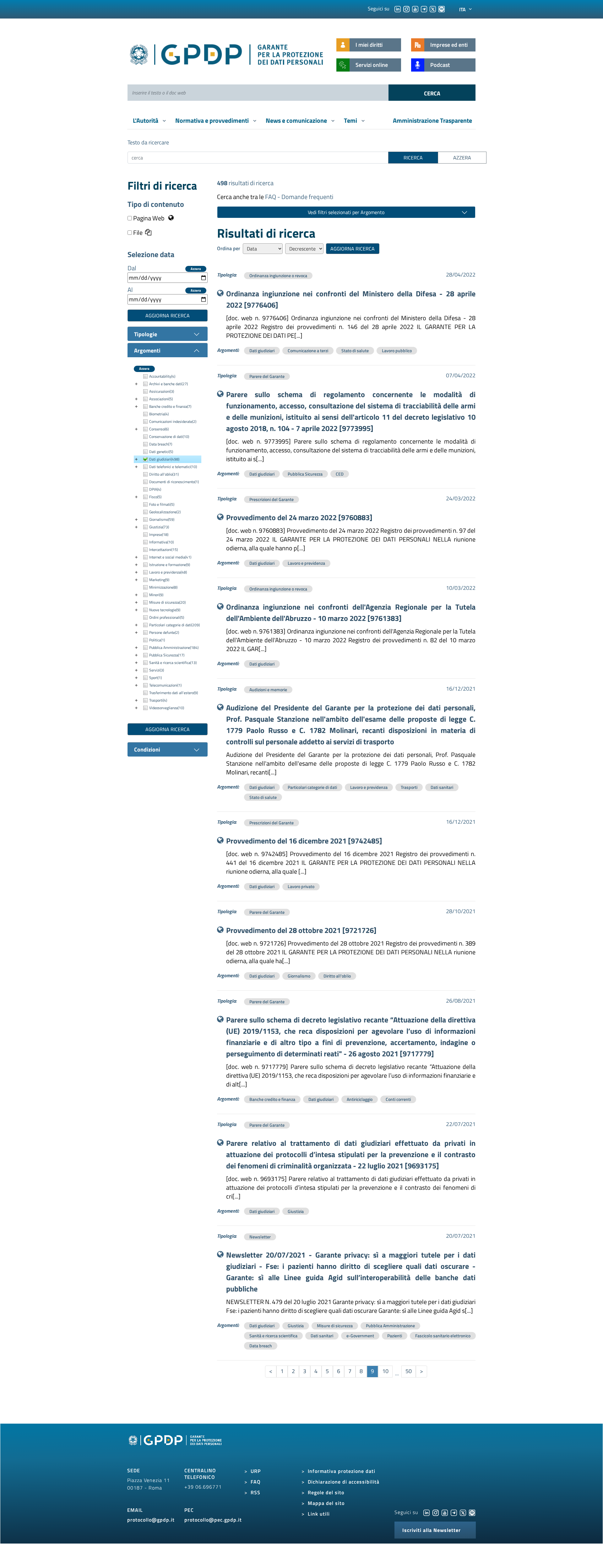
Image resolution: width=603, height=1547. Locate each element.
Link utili (319, 1513)
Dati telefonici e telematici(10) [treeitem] (173, 467)
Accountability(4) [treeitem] (162, 376)
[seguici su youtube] (415, 8)
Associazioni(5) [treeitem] (161, 399)
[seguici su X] (433, 8)
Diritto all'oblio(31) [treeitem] (164, 474)
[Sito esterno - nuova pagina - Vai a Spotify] (472, 1512)
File (137, 232)
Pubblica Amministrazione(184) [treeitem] (173, 647)
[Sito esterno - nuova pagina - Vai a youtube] (445, 1512)
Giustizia (296, 1211)
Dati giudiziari (261, 350)
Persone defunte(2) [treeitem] (164, 632)
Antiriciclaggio (359, 1099)
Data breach (260, 1345)
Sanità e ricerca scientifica (273, 1335)
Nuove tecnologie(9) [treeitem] (164, 610)
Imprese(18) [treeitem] (158, 534)
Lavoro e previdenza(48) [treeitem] (168, 572)
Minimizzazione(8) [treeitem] (163, 587)
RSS (255, 1492)
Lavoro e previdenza (306, 563)
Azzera (196, 269)
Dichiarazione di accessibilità (343, 1481)
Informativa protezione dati (341, 1471)
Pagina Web (149, 218)
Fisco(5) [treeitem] (155, 497)
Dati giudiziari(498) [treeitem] (164, 459)
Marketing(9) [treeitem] (159, 580)
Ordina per (228, 248)
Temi (351, 120)
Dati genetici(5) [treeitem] (161, 452)
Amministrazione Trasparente (432, 120)
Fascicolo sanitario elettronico (442, 1335)
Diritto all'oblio (337, 976)
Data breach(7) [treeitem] (160, 444)
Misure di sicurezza (335, 1325)
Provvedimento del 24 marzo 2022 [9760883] (299, 517)
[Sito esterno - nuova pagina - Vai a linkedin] (426, 1512)
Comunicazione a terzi (308, 350)
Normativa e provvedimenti (212, 120)
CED (340, 474)
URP (256, 1471)
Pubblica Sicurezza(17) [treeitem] (166, 655)
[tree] (167, 542)
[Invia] (431, 92)
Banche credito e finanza (272, 1099)
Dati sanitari (442, 787)
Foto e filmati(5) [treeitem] (161, 504)
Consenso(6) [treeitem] (159, 429)
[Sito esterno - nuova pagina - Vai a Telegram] (454, 1512)
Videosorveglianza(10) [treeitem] (166, 708)
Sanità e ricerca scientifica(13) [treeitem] (173, 663)
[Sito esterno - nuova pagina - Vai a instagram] (435, 1512)
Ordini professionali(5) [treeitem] (166, 617)
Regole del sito (326, 1492)
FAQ (256, 1481)
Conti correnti (398, 1099)
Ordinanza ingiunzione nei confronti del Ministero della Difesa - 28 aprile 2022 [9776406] (351, 299)
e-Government (360, 1335)
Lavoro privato (301, 886)
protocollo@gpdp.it (151, 1519)
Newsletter (260, 1236)
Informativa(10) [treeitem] (161, 542)
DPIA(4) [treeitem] (155, 489)
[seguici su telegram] (424, 8)
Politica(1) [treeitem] (157, 640)
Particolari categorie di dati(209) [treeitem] (174, 625)
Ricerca (413, 157)
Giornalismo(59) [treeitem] (161, 519)
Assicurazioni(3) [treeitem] (161, 391)
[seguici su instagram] (406, 8)
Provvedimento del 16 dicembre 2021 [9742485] (304, 840)
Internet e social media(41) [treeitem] (170, 557)
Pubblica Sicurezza (305, 474)
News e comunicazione (297, 120)
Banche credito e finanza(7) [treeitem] (170, 406)
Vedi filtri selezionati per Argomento (346, 212)
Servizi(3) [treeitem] (156, 670)
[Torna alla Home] (227, 53)
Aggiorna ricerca (167, 315)
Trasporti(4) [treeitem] (158, 700)
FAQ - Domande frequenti (299, 197)
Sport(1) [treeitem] (155, 678)
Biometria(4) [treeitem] (159, 414)
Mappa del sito (326, 1503)
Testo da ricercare (148, 142)
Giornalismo (299, 976)
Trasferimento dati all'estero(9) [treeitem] (173, 693)
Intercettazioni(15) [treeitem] (163, 549)
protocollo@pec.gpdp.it (213, 1519)
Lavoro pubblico (397, 350)
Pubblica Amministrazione (390, 1325)
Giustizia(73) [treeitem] (159, 527)
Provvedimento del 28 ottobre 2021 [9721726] (301, 930)
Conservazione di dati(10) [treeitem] (169, 436)
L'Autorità (146, 120)
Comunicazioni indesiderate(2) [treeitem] (172, 421)
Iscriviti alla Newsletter (431, 1530)
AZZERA (462, 157)
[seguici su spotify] (441, 8)
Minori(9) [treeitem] (156, 595)
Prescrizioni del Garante (271, 499)
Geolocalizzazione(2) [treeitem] (165, 512)
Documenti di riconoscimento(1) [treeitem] (174, 482)
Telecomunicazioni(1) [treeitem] (165, 685)
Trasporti (409, 787)
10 (385, 1371)
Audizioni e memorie (268, 689)
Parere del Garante (267, 376)
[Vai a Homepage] (176, 1447)
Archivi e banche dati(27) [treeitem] (168, 384)
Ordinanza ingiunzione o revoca (278, 275)
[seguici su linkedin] (397, 8)
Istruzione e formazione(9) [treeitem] (169, 565)
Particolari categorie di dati (312, 787)
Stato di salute (355, 350)
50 (408, 1371)
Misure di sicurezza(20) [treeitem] (167, 602)
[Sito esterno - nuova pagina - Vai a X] (463, 1512)
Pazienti (394, 1335)
